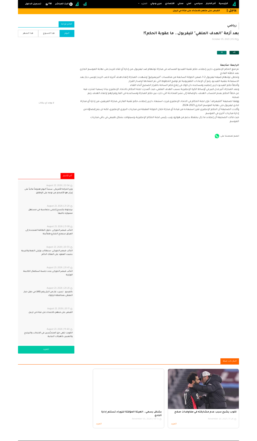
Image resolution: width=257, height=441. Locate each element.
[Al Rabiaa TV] (234, 4)
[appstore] (217, 136)
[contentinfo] (46, 262)
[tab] (198, 3)
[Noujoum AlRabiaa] (85, 4)
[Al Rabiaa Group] (77, 4)
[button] (142, 3)
